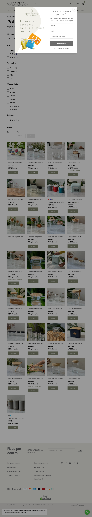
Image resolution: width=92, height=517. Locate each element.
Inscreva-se (61, 44)
